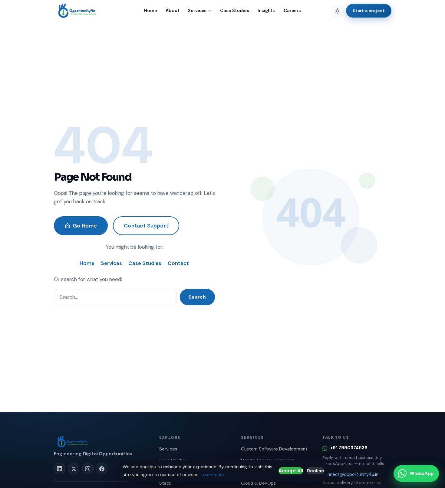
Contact (178, 263)
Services (197, 11)
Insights (266, 11)
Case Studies (234, 11)
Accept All (291, 471)
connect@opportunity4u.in (350, 474)
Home (150, 11)
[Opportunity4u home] (73, 441)
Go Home (85, 225)
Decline (315, 471)
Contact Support (146, 225)
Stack (165, 483)
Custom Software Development (274, 449)
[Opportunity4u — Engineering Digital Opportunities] (77, 11)
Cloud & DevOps (258, 483)
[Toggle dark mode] (337, 11)
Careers (292, 11)
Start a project (369, 10)
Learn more (212, 475)
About (172, 11)
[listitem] (59, 468)
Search (197, 297)
